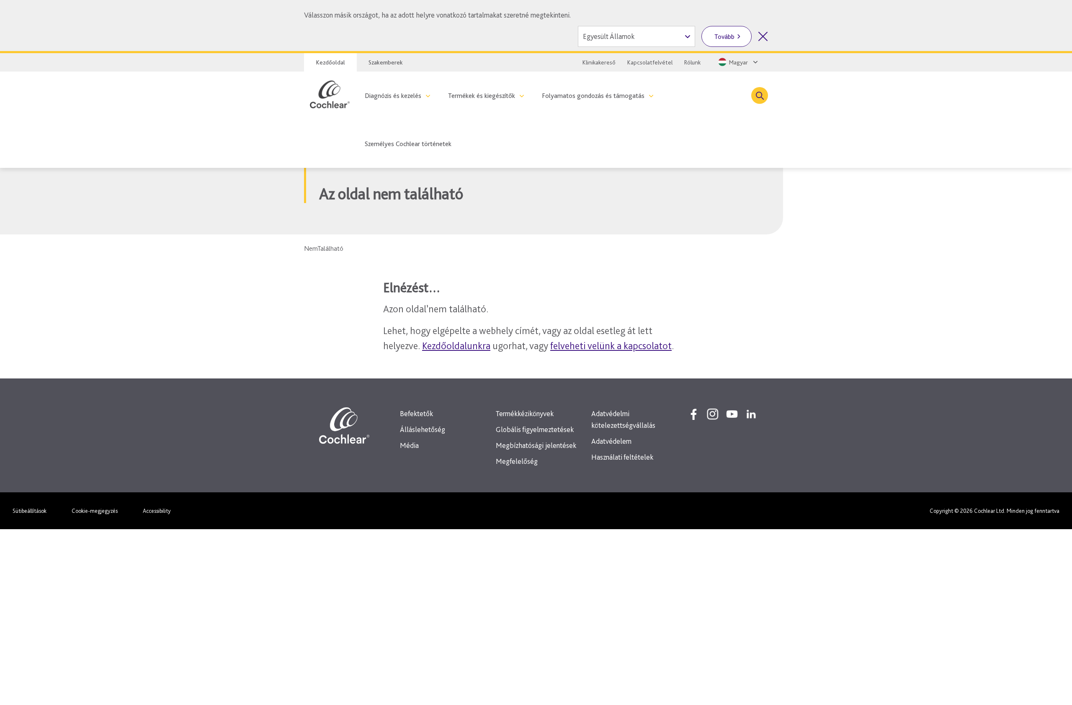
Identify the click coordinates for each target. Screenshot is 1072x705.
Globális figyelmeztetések (535, 429)
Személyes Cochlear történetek (408, 144)
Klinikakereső (599, 62)
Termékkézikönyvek (525, 413)
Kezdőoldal (330, 62)
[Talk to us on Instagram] (712, 414)
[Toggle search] (759, 95)
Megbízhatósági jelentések (536, 445)
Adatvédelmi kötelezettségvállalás (623, 419)
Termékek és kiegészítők (481, 96)
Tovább (724, 37)
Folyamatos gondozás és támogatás (593, 96)
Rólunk (692, 62)
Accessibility (157, 510)
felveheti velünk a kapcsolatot (611, 346)
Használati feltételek (622, 457)
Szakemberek (385, 62)
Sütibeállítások (29, 510)
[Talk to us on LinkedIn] (751, 414)
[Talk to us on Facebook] (693, 414)
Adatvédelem (611, 441)
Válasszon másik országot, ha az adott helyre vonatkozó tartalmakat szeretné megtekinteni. (437, 14)
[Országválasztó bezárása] (763, 36)
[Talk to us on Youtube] (732, 414)
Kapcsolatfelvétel (650, 62)
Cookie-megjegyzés (95, 510)
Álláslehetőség (422, 429)
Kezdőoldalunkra (456, 346)
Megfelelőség (517, 461)
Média (409, 445)
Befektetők (416, 413)
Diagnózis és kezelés (393, 96)
